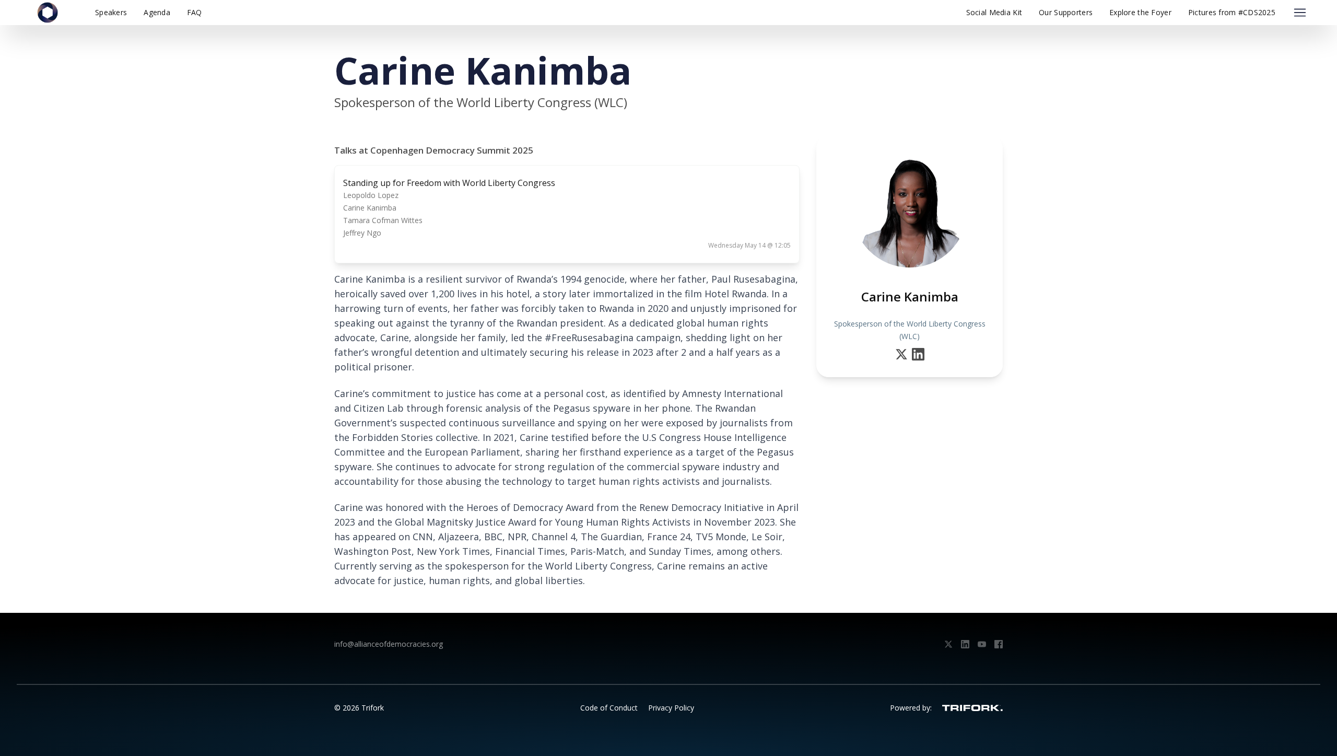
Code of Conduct (609, 708)
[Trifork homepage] (972, 708)
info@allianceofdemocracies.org (388, 644)
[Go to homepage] (47, 12)
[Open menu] (1300, 12)
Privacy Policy (671, 708)
